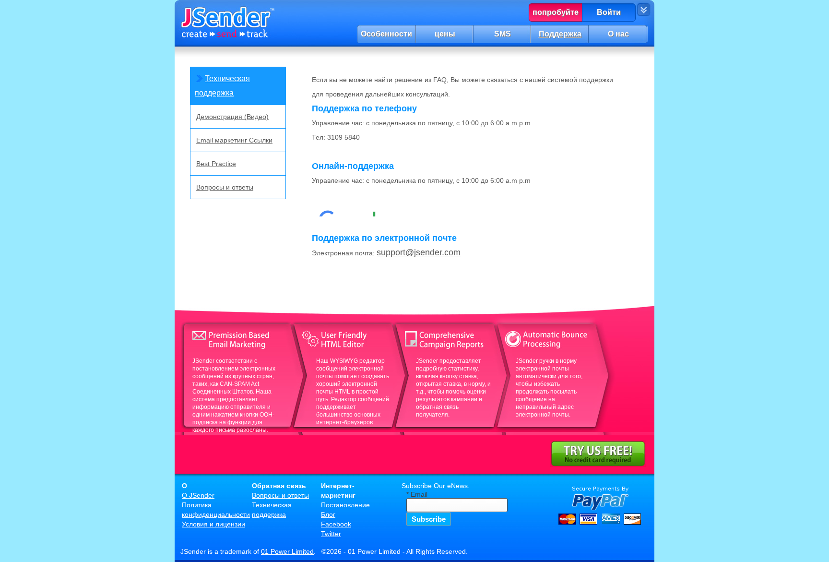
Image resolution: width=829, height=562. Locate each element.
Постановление (345, 505)
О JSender (198, 495)
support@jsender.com (419, 252)
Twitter (331, 534)
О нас (618, 34)
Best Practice (216, 163)
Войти (609, 12)
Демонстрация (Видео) (232, 116)
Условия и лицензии (213, 524)
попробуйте (556, 12)
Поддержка (560, 34)
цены (445, 34)
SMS (502, 34)
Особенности (386, 34)
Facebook (336, 524)
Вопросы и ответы (224, 187)
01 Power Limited (287, 551)
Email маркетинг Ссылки (234, 140)
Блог (328, 514)
